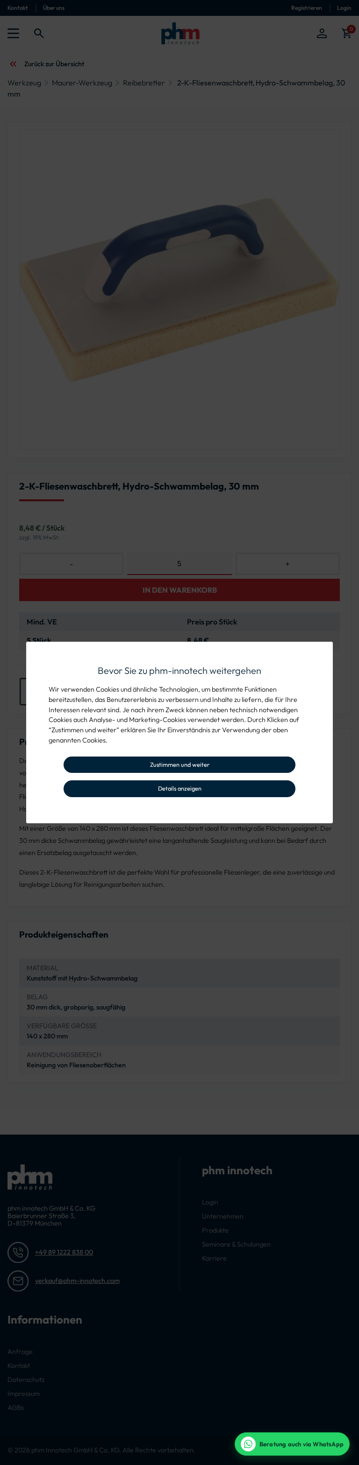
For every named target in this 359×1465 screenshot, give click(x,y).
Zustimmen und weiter (179, 764)
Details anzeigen (179, 788)
